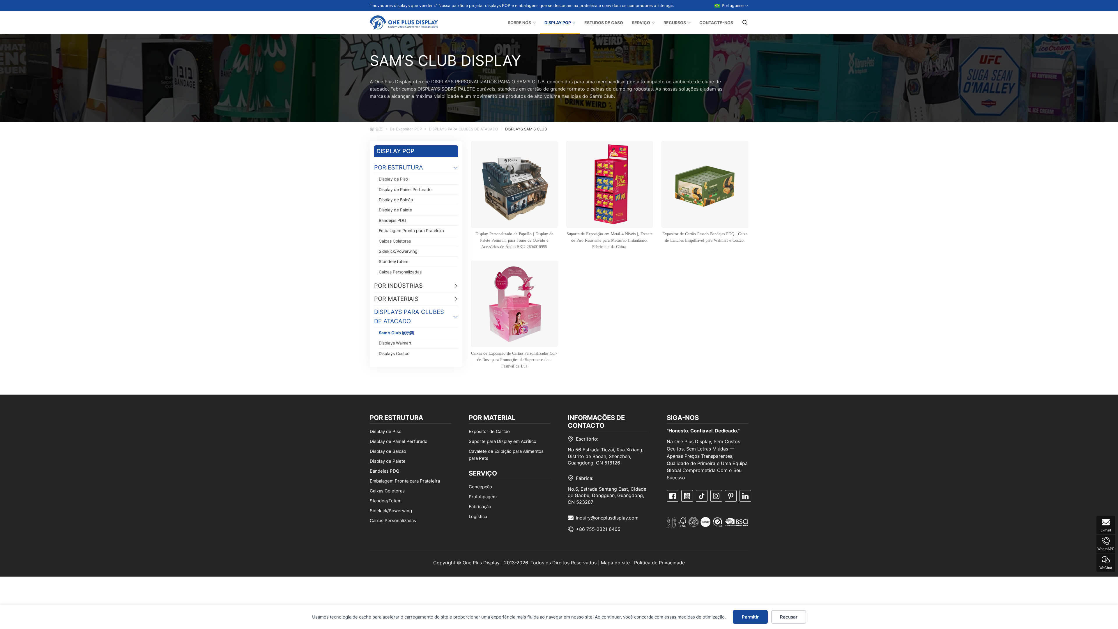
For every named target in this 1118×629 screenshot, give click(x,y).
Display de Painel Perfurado (405, 189)
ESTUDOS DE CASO (603, 22)
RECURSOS (675, 22)
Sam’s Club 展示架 (396, 332)
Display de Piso (393, 178)
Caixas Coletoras (395, 240)
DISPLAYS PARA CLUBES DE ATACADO (463, 129)
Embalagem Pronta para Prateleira (411, 230)
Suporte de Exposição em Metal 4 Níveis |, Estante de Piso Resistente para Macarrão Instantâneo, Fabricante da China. (609, 240)
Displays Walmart (395, 342)
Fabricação (480, 506)
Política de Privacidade (659, 563)
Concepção (480, 487)
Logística (478, 516)
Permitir (750, 617)
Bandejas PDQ (392, 220)
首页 (378, 129)
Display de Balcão (396, 199)
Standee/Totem (393, 261)
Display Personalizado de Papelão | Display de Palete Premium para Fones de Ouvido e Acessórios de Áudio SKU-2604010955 (514, 240)
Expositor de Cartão (489, 431)
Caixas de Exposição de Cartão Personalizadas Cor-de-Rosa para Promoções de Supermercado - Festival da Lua (514, 359)
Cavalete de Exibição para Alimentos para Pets (506, 454)
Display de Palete (395, 209)
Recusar (788, 617)
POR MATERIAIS (396, 298)
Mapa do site (615, 563)
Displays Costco (394, 353)
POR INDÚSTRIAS (398, 285)
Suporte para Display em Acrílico (502, 441)
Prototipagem (483, 496)
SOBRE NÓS (519, 22)
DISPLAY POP (557, 22)
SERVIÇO (641, 22)
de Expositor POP (406, 129)
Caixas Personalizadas (400, 271)
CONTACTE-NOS (716, 22)
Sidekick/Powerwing (398, 251)
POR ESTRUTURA (398, 167)
